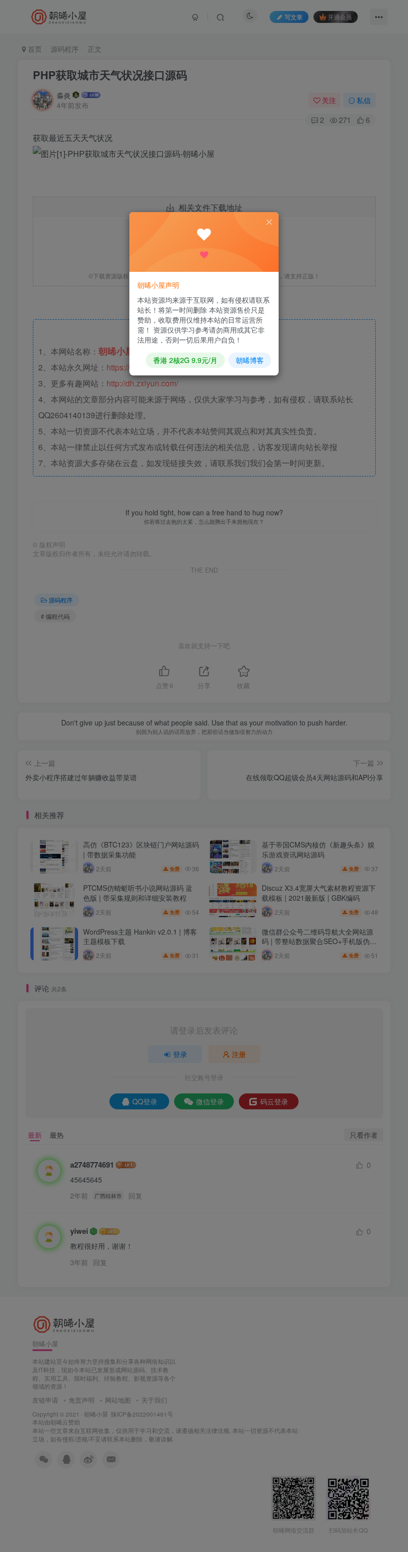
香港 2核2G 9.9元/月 (185, 360)
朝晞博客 (250, 360)
